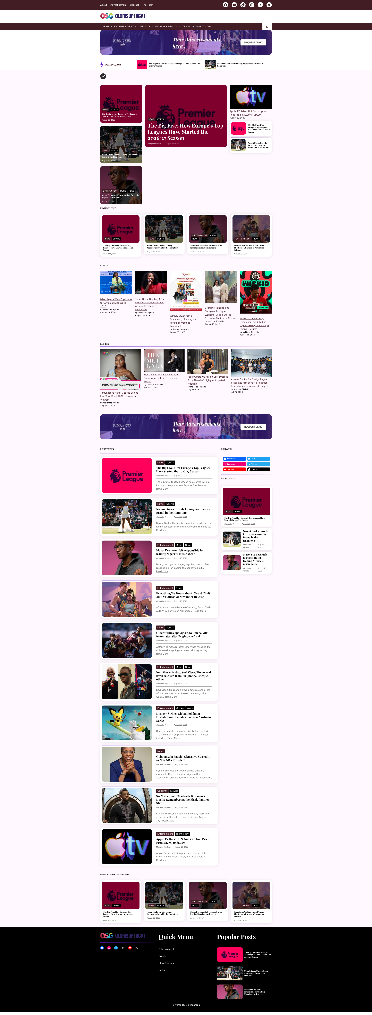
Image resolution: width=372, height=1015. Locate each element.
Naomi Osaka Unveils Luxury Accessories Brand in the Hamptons (173, 64)
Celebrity (162, 790)
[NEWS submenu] (111, 26)
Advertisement (118, 4)
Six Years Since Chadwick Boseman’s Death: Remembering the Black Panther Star (182, 799)
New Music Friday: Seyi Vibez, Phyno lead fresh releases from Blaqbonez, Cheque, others (183, 676)
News (105, 109)
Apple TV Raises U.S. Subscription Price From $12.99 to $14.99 (182, 840)
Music (123, 191)
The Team (147, 4)
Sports (114, 109)
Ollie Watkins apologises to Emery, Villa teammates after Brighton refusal (182, 634)
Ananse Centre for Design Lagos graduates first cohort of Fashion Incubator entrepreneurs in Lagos (249, 383)
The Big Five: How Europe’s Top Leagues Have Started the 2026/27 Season (119, 115)
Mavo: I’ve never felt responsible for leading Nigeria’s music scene (243, 64)
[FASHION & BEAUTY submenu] (179, 26)
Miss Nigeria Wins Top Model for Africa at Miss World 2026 (116, 303)
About (103, 4)
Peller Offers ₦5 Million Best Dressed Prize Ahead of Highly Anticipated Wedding (207, 380)
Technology (182, 833)
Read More (162, 488)
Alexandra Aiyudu (155, 144)
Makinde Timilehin (163, 764)
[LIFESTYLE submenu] (152, 26)
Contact (134, 4)
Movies (180, 708)
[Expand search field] (267, 26)
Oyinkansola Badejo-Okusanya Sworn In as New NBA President (183, 758)
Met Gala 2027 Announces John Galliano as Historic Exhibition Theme (161, 378)
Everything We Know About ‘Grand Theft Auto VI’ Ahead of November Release (249, 247)
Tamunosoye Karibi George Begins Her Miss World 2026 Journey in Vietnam (119, 396)
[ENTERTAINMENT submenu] (135, 26)
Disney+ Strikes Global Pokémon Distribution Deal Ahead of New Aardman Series (183, 717)
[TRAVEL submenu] (193, 26)
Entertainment (110, 191)
